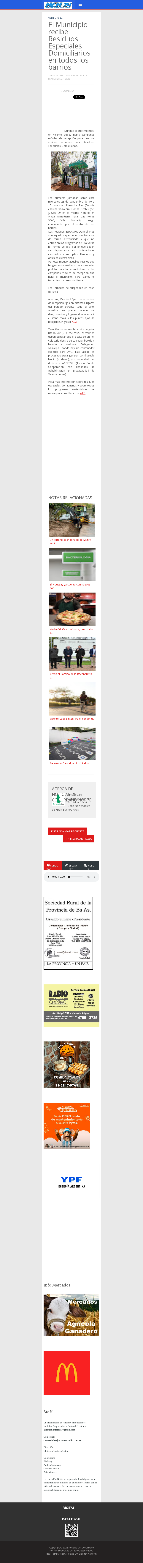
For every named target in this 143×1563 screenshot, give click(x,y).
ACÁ (74, 321)
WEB (82, 393)
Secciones (73, 867)
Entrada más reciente (67, 831)
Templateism (58, 1553)
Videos (91, 867)
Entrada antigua (79, 839)
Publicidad (52, 867)
